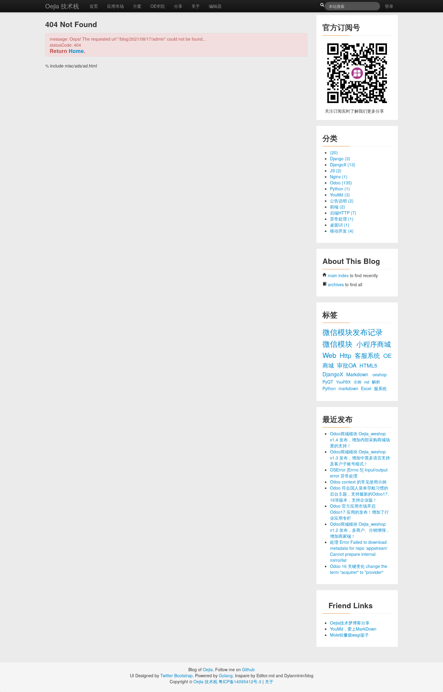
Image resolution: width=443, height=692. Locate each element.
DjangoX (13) (342, 164)
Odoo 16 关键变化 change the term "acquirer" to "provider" (358, 569)
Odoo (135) (341, 183)
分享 (178, 6)
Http (346, 355)
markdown (349, 388)
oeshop (379, 374)
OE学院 (157, 6)
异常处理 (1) (341, 219)
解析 (376, 382)
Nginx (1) (338, 177)
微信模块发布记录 (352, 332)
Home (76, 51)
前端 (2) (337, 207)
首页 (94, 6)
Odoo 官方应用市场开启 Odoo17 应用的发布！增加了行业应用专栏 (359, 512)
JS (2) (335, 171)
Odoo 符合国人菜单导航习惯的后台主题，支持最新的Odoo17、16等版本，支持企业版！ (361, 494)
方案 (137, 6)
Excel (366, 388)
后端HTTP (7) (343, 213)
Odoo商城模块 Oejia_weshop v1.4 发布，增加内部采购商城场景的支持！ (360, 440)
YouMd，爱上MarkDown (353, 629)
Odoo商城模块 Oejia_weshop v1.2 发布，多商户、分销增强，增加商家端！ (360, 530)
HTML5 (368, 365)
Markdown (357, 374)
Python (329, 388)
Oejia (208, 669)
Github (248, 669)
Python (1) (340, 189)
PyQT (328, 382)
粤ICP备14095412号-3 (239, 681)
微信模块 (338, 343)
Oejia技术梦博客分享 (349, 623)
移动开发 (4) (341, 231)
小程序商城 (373, 344)
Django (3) (340, 158)
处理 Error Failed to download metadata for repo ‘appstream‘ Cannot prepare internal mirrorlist (359, 551)
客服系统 (368, 355)
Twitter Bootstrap (176, 675)
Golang (226, 675)
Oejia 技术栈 (62, 6)
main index (338, 275)
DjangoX (333, 374)
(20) (334, 152)
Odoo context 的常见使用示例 (358, 482)
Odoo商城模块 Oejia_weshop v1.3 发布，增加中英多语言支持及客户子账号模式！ (360, 458)
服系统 (380, 388)
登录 (389, 6)
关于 (195, 6)
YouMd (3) (340, 195)
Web (330, 355)
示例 (358, 382)
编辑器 (215, 6)
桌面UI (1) (339, 225)
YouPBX (344, 382)
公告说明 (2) (341, 201)
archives (336, 284)
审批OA (347, 365)
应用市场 (115, 6)
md (367, 382)
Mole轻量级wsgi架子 (349, 635)
